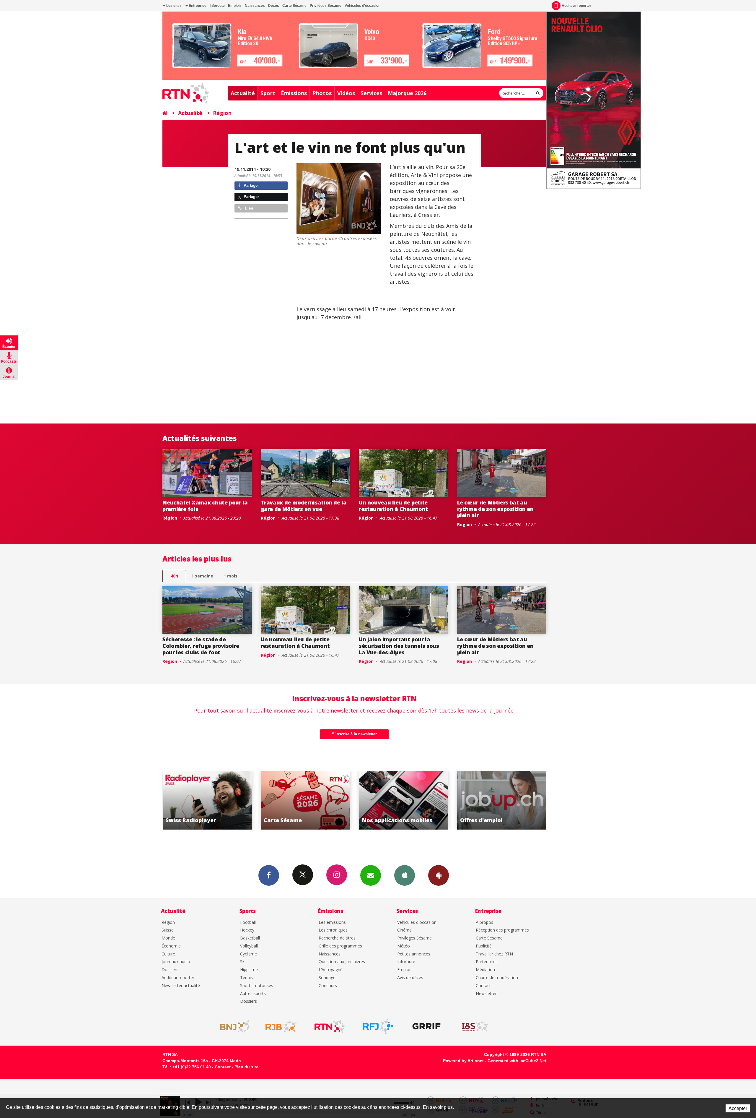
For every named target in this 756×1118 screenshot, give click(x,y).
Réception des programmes (502, 930)
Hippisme (249, 969)
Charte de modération (497, 977)
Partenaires (487, 961)
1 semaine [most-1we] (202, 576)
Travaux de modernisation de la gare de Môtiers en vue (304, 505)
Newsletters (370, 875)
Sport (267, 93)
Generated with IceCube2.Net (517, 1060)
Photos (322, 93)
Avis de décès (410, 977)
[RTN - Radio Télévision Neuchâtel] (329, 1026)
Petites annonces (413, 954)
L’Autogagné (331, 969)
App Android (438, 875)
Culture (168, 954)
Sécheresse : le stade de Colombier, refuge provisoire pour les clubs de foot (200, 645)
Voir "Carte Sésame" (207, 800)
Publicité (484, 946)
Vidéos (346, 93)
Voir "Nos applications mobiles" (305, 800)
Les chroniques (333, 930)
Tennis (246, 977)
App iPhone (404, 875)
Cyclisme (248, 954)
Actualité (243, 93)
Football (248, 922)
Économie (171, 946)
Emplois (235, 6)
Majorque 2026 (407, 93)
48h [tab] (174, 576)
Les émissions (332, 922)
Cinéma (404, 930)
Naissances (255, 6)
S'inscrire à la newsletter (354, 734)
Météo (403, 946)
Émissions (294, 93)
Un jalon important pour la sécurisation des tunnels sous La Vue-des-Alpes (399, 645)
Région (222, 112)
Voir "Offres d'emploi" (403, 800)
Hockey (247, 930)
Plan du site (246, 1067)
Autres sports (253, 993)
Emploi (403, 969)
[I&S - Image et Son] (475, 1026)
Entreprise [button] (197, 6)
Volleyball (249, 946)
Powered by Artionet (463, 1060)
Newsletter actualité (181, 985)
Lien (248, 208)
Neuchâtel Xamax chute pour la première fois (205, 505)
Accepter (738, 1108)
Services (371, 93)
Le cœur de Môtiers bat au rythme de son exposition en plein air (495, 509)
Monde (168, 938)
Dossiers (170, 969)
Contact (483, 985)
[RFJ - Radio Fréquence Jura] (378, 1026)
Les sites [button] (173, 6)
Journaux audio (176, 961)
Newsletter (486, 993)
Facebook (268, 875)
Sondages (328, 977)
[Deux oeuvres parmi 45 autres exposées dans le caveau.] (338, 198)
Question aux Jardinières (342, 961)
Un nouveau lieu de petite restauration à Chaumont (393, 505)
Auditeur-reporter (576, 6)
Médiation (485, 969)
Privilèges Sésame (325, 6)
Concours (328, 985)
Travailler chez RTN (494, 954)
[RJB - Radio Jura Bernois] (281, 1026)
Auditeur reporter (178, 977)
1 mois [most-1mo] (230, 576)
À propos (484, 922)
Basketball (250, 938)
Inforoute (217, 6)
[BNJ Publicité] (233, 1026)
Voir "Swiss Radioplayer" (502, 800)
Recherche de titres (337, 938)
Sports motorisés (256, 985)
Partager (250, 185)
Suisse (168, 930)
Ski (242, 961)
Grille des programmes (340, 946)
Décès (273, 6)
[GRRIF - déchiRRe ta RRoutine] (426, 1026)
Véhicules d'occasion (362, 6)
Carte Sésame (294, 6)
